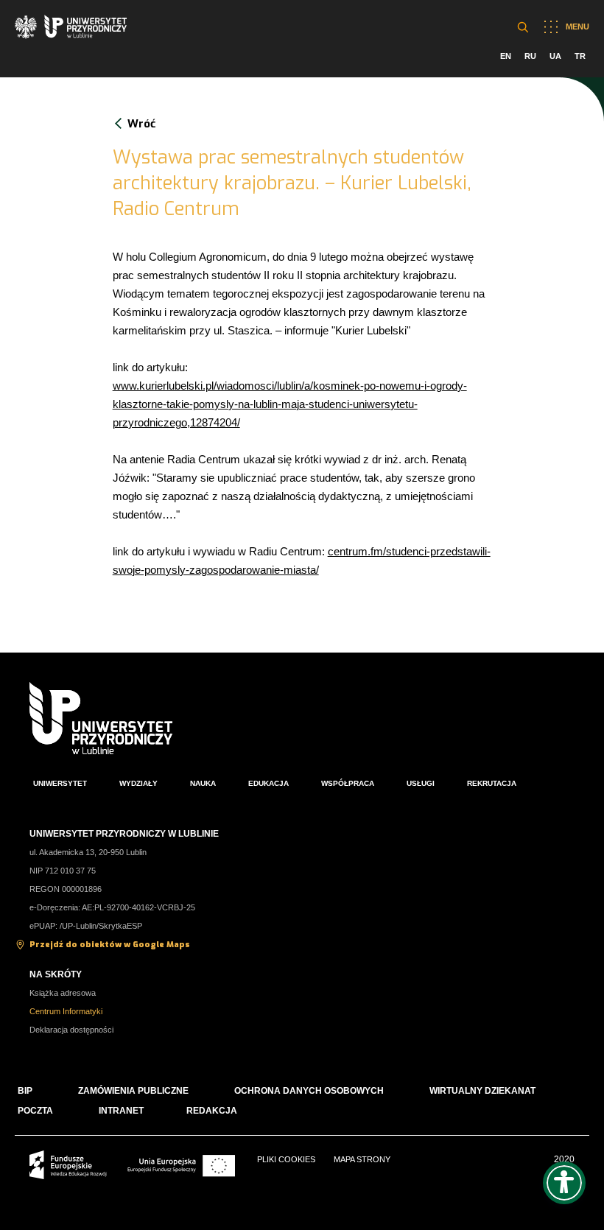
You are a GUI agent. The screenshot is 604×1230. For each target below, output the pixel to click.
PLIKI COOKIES (286, 1159)
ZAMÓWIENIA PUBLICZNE (133, 1091)
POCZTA (35, 1111)
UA (555, 56)
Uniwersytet (60, 783)
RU (530, 56)
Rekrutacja (491, 783)
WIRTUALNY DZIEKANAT (482, 1091)
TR (580, 56)
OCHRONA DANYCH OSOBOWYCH (309, 1091)
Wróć (141, 123)
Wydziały (138, 783)
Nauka (203, 783)
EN (505, 56)
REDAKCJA (211, 1111)
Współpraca (347, 783)
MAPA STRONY (362, 1159)
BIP (25, 1091)
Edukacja (268, 783)
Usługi (421, 783)
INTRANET (121, 1111)
